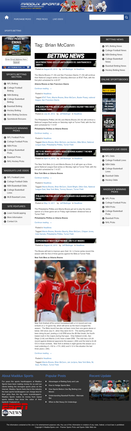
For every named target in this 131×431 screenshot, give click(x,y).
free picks (42, 19)
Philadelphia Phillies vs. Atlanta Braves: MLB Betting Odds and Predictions (65, 108)
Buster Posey (82, 97)
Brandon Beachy (61, 231)
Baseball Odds (112, 176)
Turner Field (68, 144)
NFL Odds (110, 156)
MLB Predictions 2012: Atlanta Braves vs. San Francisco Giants (63, 63)
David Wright (72, 186)
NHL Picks (110, 222)
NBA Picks (12, 146)
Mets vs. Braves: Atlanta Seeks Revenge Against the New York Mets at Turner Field (64, 152)
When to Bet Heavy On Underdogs (63, 402)
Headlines (80, 69)
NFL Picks (110, 198)
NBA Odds (110, 164)
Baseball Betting (14, 106)
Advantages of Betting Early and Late (64, 381)
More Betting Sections (17, 115)
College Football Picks (17, 142)
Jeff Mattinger (67, 69)
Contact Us (12, 221)
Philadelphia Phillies (55, 144)
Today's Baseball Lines (107, 395)
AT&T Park (46, 97)
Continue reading (43, 88)
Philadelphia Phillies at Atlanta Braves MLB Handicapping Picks (65, 197)
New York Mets (53, 189)
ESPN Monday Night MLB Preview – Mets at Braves (60, 241)
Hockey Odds (111, 180)
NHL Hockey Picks (15, 161)
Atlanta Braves (57, 97)
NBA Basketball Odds (17, 186)
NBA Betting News (113, 55)
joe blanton (71, 142)
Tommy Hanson (66, 189)
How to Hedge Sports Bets (59, 385)
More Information (14, 217)
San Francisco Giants (50, 100)
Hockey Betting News (115, 70)
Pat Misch (44, 364)
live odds (58, 19)
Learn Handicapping (16, 213)
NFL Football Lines (15, 177)
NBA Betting (12, 95)
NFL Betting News (113, 46)
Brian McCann (70, 97)
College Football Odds (17, 181)
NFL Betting (12, 83)
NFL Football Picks (15, 137)
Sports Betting (12, 31)
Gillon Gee (83, 186)
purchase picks (22, 19)
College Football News (115, 50)
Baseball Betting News (115, 66)
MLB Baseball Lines (16, 197)
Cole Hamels (40, 234)
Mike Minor (81, 142)
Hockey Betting (14, 110)
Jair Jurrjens (72, 362)
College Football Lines (115, 160)
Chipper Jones (87, 231)
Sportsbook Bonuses (16, 119)
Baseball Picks (14, 157)
